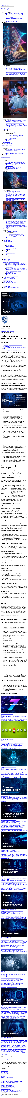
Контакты (5, 154)
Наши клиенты (16, 149)
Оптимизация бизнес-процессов (8, 1086)
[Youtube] (5, 1093)
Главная (5, 285)
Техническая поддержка (12, 132)
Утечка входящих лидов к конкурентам (16, 120)
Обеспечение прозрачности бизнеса (9, 1082)
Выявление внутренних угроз (8, 1083)
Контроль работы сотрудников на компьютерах (13, 69)
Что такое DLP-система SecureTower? (15, 13)
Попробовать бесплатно (6, 9)
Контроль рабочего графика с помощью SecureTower (15, 127)
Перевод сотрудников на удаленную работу (11, 1090)
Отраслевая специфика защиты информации (15, 347)
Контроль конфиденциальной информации (11, 1081)
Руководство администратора (16, 136)
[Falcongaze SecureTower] (6, 4)
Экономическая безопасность (8, 1087)
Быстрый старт (13, 135)
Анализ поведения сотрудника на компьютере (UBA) (15, 71)
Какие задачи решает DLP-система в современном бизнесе (12, 345)
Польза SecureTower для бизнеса (14, 18)
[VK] (4, 1093)
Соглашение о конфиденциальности (9, 1096)
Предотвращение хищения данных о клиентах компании (15, 122)
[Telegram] (2, 1093)
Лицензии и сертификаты (12, 248)
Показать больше (5, 1054)
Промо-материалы (7, 143)
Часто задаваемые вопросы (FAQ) (12, 350)
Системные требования (12, 20)
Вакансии (15, 150)
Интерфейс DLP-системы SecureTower (15, 14)
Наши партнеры (10, 153)
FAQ (7, 140)
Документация (9, 232)
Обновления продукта (11, 21)
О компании (9, 149)
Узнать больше (7, 129)
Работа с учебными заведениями (9, 1074)
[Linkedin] (7, 1093)
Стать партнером (19, 153)
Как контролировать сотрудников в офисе (11, 1091)
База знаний (9, 139)
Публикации (6, 142)
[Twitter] (1, 1093)
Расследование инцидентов (7, 1085)
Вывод (6, 348)
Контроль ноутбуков (5, 1089)
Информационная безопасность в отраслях (13, 288)
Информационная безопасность (11, 287)
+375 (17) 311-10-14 (5, 5)
